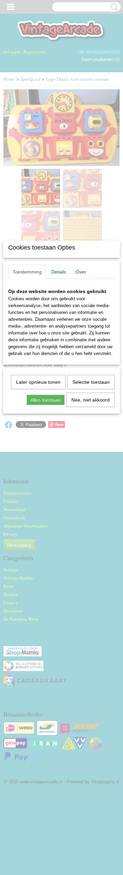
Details (58, 272)
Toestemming (27, 272)
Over (81, 272)
